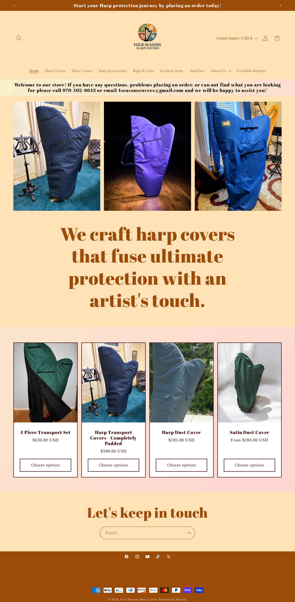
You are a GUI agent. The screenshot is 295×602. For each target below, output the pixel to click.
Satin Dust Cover (249, 432)
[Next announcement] (281, 5)
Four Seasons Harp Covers (138, 599)
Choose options (45, 465)
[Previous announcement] (14, 5)
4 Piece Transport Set (45, 432)
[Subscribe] (189, 532)
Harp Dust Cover (181, 432)
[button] (19, 38)
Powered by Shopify (173, 599)
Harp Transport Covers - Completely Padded (113, 438)
